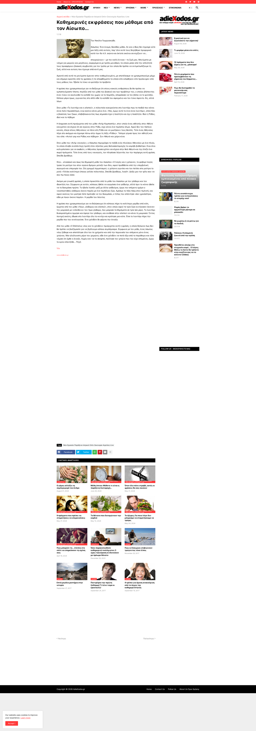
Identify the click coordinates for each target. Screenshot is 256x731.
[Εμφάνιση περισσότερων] (110, 452)
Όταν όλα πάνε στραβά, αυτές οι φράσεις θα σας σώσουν (140, 486)
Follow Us (172, 689)
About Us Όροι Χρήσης (189, 689)
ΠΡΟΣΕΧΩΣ (157, 8)
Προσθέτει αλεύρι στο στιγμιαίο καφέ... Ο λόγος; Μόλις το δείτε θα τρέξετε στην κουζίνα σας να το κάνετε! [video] (186, 250)
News (117, 8)
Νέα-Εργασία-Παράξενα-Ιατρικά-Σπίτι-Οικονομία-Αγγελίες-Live (100, 17)
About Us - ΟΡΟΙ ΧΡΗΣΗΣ (73, 2)
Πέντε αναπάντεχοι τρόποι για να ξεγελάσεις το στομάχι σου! (186, 195)
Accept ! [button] (11, 723)
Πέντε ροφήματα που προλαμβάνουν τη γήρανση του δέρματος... (185, 76)
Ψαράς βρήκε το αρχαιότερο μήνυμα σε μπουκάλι (184, 209)
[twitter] (190, 2)
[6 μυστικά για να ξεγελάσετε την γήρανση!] (165, 41)
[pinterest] (198, 2)
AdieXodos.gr (79, 689)
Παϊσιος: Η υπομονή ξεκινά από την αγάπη (184, 234)
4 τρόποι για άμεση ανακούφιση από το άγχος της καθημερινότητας (140, 585)
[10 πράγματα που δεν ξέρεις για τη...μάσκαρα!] (165, 65)
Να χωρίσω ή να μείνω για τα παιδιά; (186, 222)
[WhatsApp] (94, 452)
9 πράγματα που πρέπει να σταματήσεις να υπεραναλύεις (71, 516)
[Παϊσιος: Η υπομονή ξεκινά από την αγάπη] (165, 236)
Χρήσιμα (130, 8)
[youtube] (194, 2)
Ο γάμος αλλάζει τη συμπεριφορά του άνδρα (68, 486)
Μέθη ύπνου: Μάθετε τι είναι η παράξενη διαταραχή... (105, 486)
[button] (190, 7)
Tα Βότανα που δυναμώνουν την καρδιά (106, 516)
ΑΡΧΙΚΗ (96, 8)
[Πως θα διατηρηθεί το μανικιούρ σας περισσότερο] (165, 91)
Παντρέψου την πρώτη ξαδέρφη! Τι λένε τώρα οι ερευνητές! (103, 585)
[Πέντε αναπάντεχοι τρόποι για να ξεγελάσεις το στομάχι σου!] (165, 196)
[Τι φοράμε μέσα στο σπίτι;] (165, 53)
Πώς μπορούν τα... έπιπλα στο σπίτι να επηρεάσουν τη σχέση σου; (71, 550)
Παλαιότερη (148, 638)
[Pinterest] (100, 452)
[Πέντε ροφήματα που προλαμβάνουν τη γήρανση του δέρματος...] (165, 77)
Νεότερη (62, 638)
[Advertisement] (99, 287)
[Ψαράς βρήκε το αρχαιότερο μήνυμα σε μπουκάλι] (165, 210)
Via (58, 248)
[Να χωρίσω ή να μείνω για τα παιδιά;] (165, 224)
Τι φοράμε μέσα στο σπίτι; (186, 50)
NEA (106, 8)
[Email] (105, 452)
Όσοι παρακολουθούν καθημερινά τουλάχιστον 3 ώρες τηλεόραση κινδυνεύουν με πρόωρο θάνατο (105, 551)
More (143, 8)
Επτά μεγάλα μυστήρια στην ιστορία (70, 583)
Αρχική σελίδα (63, 17)
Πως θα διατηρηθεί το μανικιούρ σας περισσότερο (184, 90)
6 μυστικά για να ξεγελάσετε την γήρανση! (186, 39)
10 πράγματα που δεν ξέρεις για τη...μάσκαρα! (185, 63)
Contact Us (89, 2)
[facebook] (186, 2)
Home (59, 2)
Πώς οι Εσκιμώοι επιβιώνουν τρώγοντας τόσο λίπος (138, 549)
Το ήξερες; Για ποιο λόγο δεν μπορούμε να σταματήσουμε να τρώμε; (139, 517)
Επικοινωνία (175, 8)
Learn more (25, 718)
